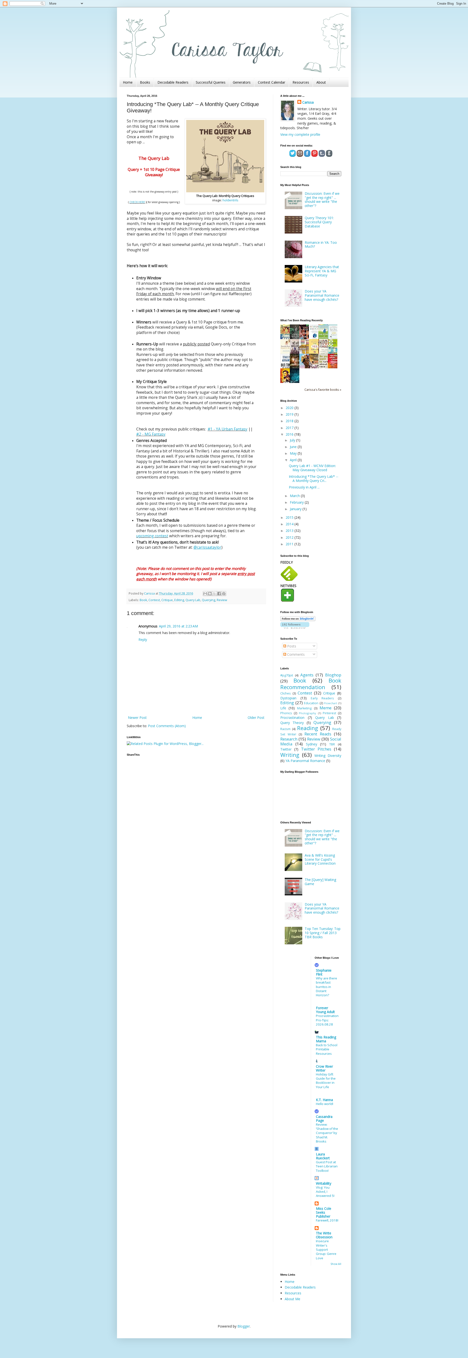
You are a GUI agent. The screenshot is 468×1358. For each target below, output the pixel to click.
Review (222, 600)
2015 (290, 517)
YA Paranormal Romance (305, 760)
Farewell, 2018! (327, 1220)
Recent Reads (317, 734)
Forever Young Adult (325, 1010)
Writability (323, 1183)
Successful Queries (210, 82)
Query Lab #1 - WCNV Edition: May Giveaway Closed (312, 467)
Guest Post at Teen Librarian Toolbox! (327, 1166)
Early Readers (322, 698)
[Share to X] (214, 593)
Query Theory (292, 722)
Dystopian (288, 698)
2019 (290, 414)
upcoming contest (152, 535)
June (294, 446)
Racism (285, 729)
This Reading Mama (326, 1039)
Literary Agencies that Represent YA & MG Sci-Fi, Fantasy (322, 270)
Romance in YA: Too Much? (321, 244)
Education (311, 703)
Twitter (286, 749)
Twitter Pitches (316, 749)
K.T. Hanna (324, 1099)
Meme (326, 708)
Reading (307, 728)
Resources (300, 82)
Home (128, 82)
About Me (292, 1299)
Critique (167, 600)
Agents (306, 675)
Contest (154, 600)
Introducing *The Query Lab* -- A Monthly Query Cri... (313, 478)
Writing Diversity (327, 755)
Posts (291, 646)
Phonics (286, 713)
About (321, 82)
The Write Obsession (324, 1235)
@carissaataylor (207, 547)
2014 (290, 524)
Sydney (311, 744)
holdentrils (230, 200)
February (297, 502)
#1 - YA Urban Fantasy (227, 429)
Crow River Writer (324, 1068)
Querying (208, 600)
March (295, 495)
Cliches (285, 693)
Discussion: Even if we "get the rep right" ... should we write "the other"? (322, 199)
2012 (290, 537)
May (294, 453)
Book (143, 600)
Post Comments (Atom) (167, 725)
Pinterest (329, 713)
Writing (289, 755)
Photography (307, 713)
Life (283, 708)
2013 (290, 530)
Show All (336, 1264)
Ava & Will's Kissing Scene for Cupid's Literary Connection (320, 859)
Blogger (243, 1326)
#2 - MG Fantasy (151, 434)
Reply (142, 639)
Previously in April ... (304, 487)
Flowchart (330, 703)
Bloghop (333, 675)
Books (145, 82)
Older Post (256, 717)
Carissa (308, 102)
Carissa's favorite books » (322, 390)
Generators (242, 82)
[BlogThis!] (209, 593)
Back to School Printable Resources (326, 1049)
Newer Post (137, 717)
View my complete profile (300, 134)
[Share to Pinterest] (223, 593)
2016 (290, 434)
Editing (179, 600)
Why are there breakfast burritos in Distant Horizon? (326, 986)
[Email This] (205, 593)
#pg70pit (286, 675)
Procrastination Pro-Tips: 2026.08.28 (327, 1020)
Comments (295, 654)
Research (288, 739)
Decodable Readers (172, 82)
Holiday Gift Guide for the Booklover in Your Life (326, 1080)
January (296, 509)
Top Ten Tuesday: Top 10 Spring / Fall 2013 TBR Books (323, 932)
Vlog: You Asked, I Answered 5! (325, 1191)
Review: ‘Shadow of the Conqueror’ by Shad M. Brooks (327, 1132)
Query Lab (192, 600)
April (294, 460)
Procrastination (292, 717)
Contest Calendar (271, 82)
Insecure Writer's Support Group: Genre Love (326, 1249)
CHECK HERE (137, 202)
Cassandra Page (324, 1118)
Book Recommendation (310, 684)
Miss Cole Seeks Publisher (323, 1212)
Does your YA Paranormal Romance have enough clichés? (322, 295)
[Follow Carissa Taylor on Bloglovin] (297, 619)
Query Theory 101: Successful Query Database (319, 221)
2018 (290, 421)
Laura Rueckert (323, 1156)
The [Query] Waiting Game (320, 881)
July (293, 440)
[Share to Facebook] (219, 593)
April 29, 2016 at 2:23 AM (178, 626)
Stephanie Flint (324, 972)
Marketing (304, 708)
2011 (290, 544)
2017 (290, 427)
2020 (290, 407)
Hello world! (324, 1104)
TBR (332, 744)
